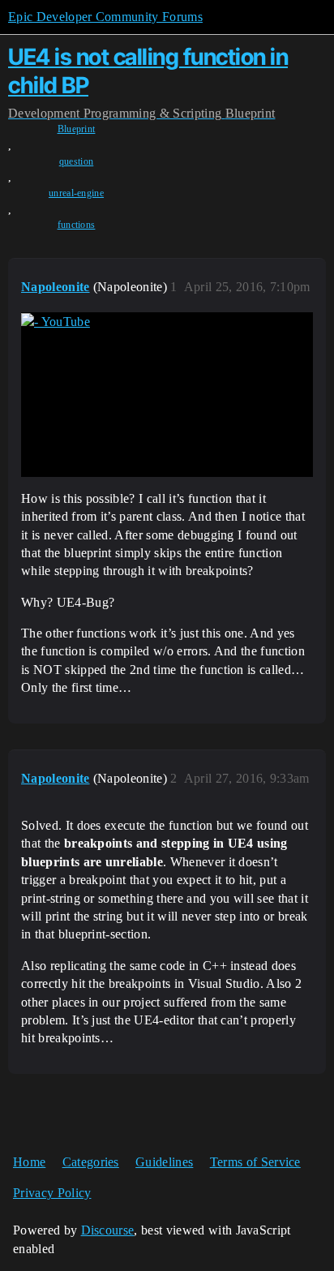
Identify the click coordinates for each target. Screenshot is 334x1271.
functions (77, 224)
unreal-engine (76, 193)
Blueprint (77, 129)
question (76, 161)
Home (29, 1162)
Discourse (108, 1230)
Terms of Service (255, 1162)
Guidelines (164, 1162)
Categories (90, 1162)
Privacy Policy (52, 1193)
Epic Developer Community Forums (105, 17)
